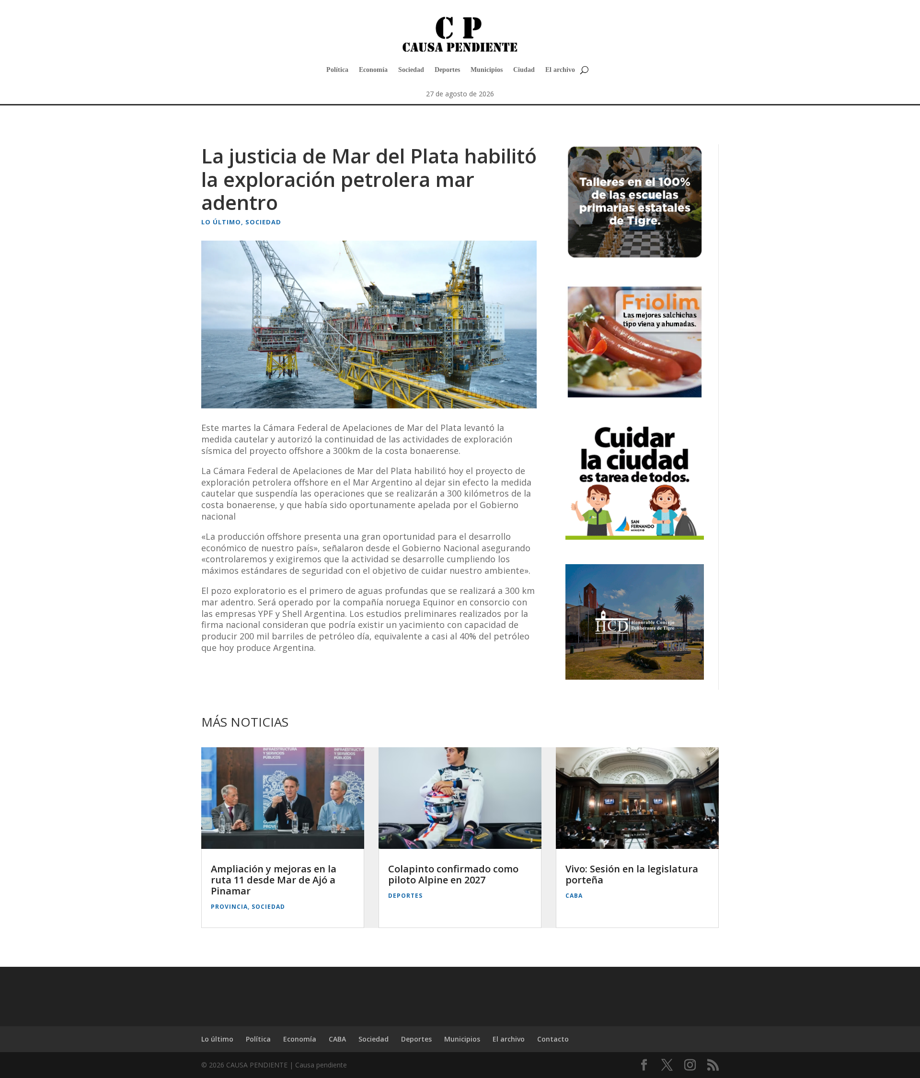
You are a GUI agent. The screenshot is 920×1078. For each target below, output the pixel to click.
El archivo (560, 69)
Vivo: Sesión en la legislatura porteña (631, 874)
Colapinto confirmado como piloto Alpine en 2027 (453, 874)
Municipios (487, 69)
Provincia (229, 907)
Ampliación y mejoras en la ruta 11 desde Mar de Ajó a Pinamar (273, 879)
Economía (373, 69)
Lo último (221, 222)
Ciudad (524, 69)
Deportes (447, 69)
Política (337, 69)
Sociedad (411, 69)
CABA (574, 896)
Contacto (553, 1038)
